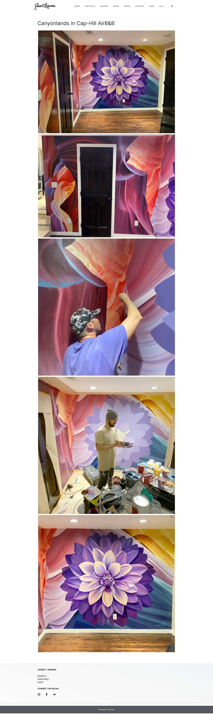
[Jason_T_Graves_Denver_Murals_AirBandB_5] (106, 445)
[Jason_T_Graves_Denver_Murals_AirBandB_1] (106, 583)
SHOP (151, 6)
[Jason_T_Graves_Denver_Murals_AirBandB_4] (106, 307)
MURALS (41, 676)
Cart (161, 6)
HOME (77, 6)
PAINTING (42, 679)
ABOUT (116, 6)
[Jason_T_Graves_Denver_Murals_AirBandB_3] (106, 185)
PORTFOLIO (90, 6)
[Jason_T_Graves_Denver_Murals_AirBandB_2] (106, 81)
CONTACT (139, 6)
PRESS (127, 6)
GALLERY (104, 6)
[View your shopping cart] (172, 6)
